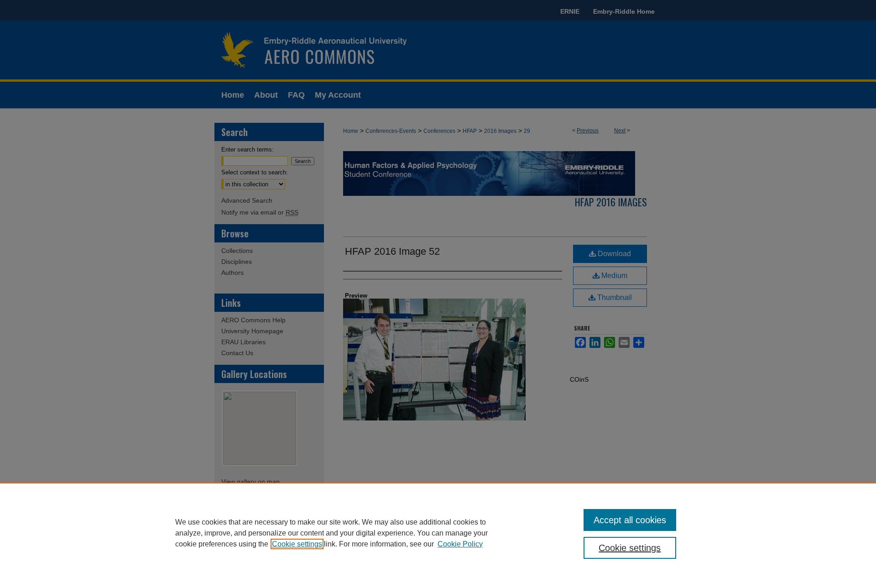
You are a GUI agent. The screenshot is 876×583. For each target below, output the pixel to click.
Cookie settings (297, 544)
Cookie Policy (460, 544)
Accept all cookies (630, 520)
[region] (438, 533)
